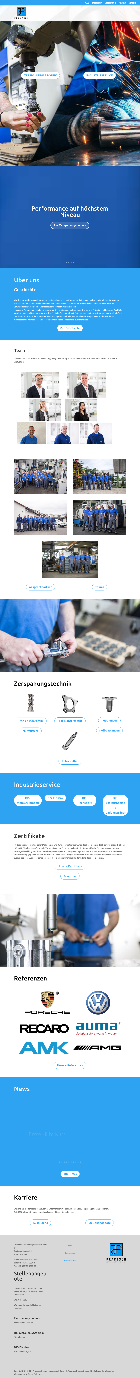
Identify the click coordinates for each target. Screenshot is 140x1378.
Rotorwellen (70, 761)
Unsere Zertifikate (70, 866)
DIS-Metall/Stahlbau (28, 800)
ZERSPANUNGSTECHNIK (40, 75)
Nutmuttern (31, 730)
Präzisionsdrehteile (31, 720)
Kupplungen (109, 720)
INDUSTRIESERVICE (99, 75)
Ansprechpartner (40, 587)
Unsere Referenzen (70, 1065)
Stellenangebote (99, 1222)
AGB (87, 3)
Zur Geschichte (70, 328)
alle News (70, 1173)
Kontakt (132, 3)
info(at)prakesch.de (28, 1259)
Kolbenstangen (109, 730)
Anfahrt (122, 3)
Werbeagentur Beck (23, 1374)
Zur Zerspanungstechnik (70, 225)
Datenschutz (110, 3)
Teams (99, 587)
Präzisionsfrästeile (70, 720)
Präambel (70, 876)
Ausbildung (40, 1222)
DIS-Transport (85, 800)
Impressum (97, 3)
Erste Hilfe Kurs (47, 1131)
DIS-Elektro (55, 798)
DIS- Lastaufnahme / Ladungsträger (116, 805)
